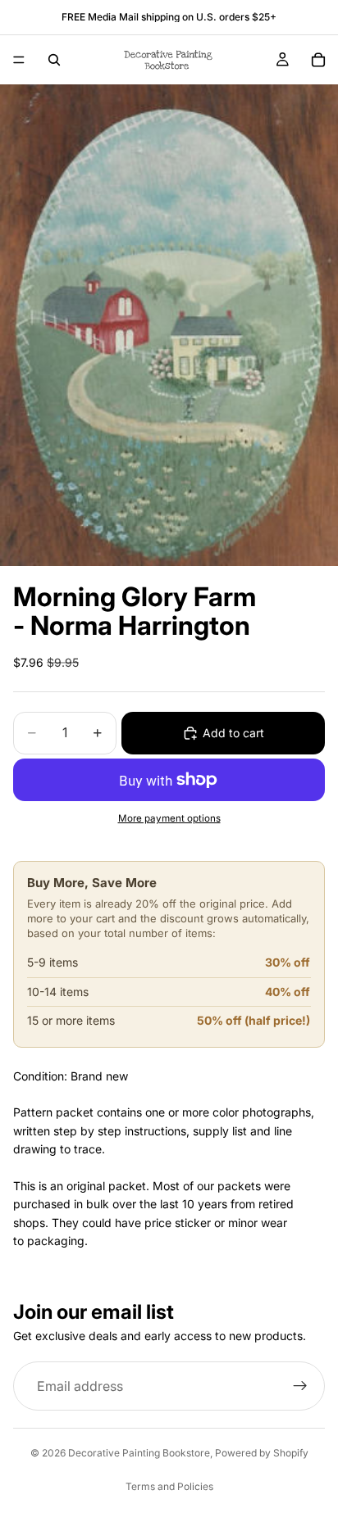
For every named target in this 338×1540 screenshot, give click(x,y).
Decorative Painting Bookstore (139, 1453)
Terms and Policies (169, 1486)
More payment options (169, 818)
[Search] (54, 60)
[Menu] (19, 60)
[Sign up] (300, 1386)
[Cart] (318, 60)
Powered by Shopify (261, 1453)
